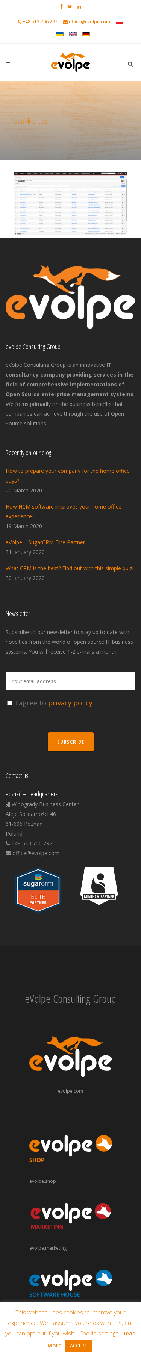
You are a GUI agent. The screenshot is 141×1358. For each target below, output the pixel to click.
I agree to (54, 702)
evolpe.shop (42, 1181)
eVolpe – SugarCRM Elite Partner (45, 542)
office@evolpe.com (89, 21)
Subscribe (70, 741)
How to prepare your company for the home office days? (68, 475)
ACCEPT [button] (78, 1345)
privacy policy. (71, 702)
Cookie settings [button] (98, 1333)
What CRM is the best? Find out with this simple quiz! (69, 568)
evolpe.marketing (48, 1248)
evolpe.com (70, 1091)
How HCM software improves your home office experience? (63, 511)
